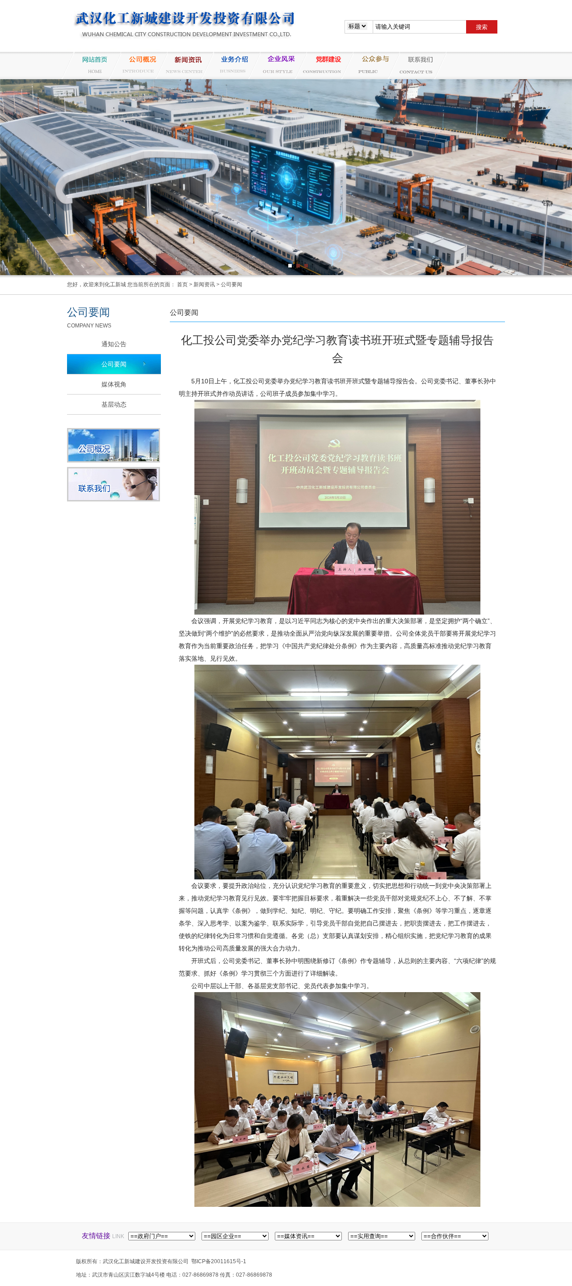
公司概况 (138, 65)
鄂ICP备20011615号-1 (218, 1261)
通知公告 (113, 344)
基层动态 (113, 404)
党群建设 (323, 65)
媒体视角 (113, 384)
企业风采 (277, 65)
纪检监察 (370, 65)
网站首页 (91, 65)
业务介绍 (231, 65)
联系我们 (416, 65)
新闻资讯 (184, 65)
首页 (182, 284)
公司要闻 (231, 284)
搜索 (482, 27)
